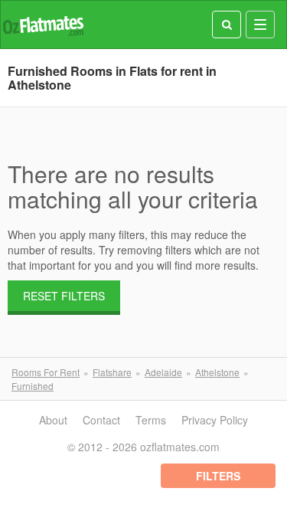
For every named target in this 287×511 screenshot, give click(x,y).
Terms (150, 419)
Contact (101, 419)
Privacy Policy (214, 419)
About (53, 419)
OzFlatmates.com (43, 25)
